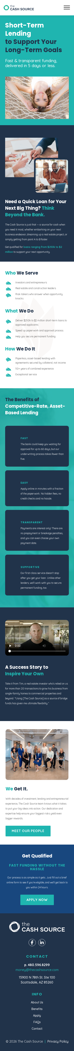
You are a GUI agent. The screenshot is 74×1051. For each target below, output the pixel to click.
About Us (37, 1002)
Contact (37, 1028)
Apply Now (37, 900)
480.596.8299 (39, 965)
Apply (37, 1015)
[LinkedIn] (41, 942)
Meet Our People (28, 831)
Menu (67, 7)
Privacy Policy (57, 1041)
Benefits (37, 1009)
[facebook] (32, 942)
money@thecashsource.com (37, 970)
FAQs (37, 1022)
